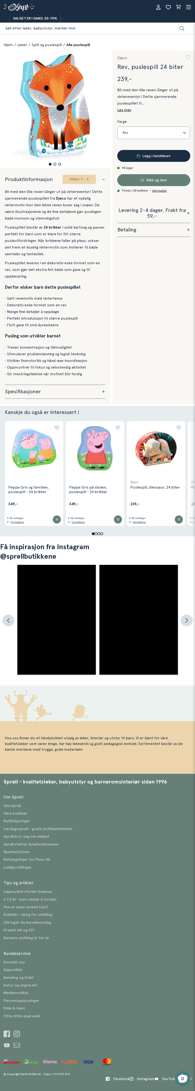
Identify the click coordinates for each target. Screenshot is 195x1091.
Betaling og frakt (19, 978)
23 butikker (78, 522)
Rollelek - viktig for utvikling (28, 915)
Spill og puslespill (47, 45)
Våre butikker (15, 813)
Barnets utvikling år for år (26, 938)
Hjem (8, 45)
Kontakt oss (14, 962)
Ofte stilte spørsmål (22, 1016)
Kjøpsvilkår (13, 970)
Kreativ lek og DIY (19, 930)
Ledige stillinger (18, 867)
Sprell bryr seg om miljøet (26, 836)
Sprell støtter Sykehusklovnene (31, 844)
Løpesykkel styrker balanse (28, 892)
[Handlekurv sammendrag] (178, 7)
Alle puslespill (78, 45)
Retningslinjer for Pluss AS (27, 859)
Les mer (124, 110)
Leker (22, 45)
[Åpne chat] (182, 1078)
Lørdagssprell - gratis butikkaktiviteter (38, 829)
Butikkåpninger (17, 821)
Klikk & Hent (14, 1008)
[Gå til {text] (7, 1034)
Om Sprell (12, 806)
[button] (50, 164)
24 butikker (17, 522)
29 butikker (139, 522)
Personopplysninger (21, 1001)
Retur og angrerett (20, 985)
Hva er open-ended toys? (26, 907)
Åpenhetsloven (16, 852)
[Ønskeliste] (168, 7)
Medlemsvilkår (16, 993)
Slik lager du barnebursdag (27, 922)
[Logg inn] (158, 7)
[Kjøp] (57, 519)
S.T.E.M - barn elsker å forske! (30, 899)
